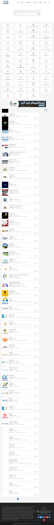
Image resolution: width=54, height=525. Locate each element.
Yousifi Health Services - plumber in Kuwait (17, 152)
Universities (33, 96)
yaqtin (10, 267)
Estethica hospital (12, 159)
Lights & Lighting (33, 67)
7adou (10, 337)
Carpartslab (11, 175)
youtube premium (12, 144)
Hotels (33, 61)
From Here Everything (13, 467)
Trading (7, 96)
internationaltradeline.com (36, 523)
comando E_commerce (13, 421)
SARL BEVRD (11, 244)
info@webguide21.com (44, 514)
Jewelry (46, 61)
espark (10, 136)
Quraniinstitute (12, 113)
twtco (10, 182)
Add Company (28, 2)
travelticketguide (12, 329)
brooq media (11, 236)
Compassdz (11, 436)
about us (23, 2)
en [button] (48, 2)
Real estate (33, 85)
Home (18, 2)
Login (45, 2)
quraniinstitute (12, 121)
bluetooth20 (11, 390)
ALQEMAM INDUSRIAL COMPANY (14, 282)
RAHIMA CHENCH (12, 291)
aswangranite (11, 228)
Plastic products (46, 79)
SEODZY (10, 306)
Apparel (20, 26)
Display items (8, 37)
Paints (33, 79)
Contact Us (35, 2)
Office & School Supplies (46, 73)
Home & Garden (46, 55)
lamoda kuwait (11, 221)
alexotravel (11, 314)
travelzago (11, 383)
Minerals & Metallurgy (20, 73)
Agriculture (8, 26)
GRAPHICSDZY (11, 259)
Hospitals (20, 61)
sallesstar (11, 352)
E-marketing (8, 49)
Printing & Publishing (20, 79)
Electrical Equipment (33, 37)
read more (35, 125)
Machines (46, 67)
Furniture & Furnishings (46, 49)
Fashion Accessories (20, 49)
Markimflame (11, 375)
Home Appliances (8, 61)
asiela (10, 298)
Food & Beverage (33, 49)
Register (41, 2)
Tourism (20, 96)
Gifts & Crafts (20, 55)
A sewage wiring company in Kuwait (15, 205)
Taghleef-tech (12, 167)
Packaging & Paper (8, 79)
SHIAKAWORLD (11, 429)
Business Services (46, 26)
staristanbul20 (12, 344)
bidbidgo (10, 490)
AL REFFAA (11, 321)
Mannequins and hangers (33, 73)
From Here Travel (12, 475)
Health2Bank (11, 360)
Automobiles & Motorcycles (33, 26)
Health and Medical (33, 55)
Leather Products (8, 67)
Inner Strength (12, 213)
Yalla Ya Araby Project (13, 367)
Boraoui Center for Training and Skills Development (18, 274)
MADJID (10, 398)
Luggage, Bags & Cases (20, 67)
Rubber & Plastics (8, 85)
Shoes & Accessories (46, 85)
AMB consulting (12, 251)
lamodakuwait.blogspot (13, 190)
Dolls (20, 37)
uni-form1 (11, 198)
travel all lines (11, 444)
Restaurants (20, 85)
